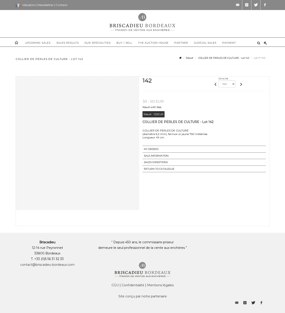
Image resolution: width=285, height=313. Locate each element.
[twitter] (255, 5)
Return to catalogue (159, 168)
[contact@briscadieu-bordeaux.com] (237, 5)
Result (189, 57)
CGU (115, 285)
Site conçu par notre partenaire (142, 296)
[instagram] (246, 5)
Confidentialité (133, 285)
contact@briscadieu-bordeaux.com (47, 265)
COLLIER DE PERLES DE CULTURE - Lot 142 (223, 57)
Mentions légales (160, 285)
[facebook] (265, 5)
